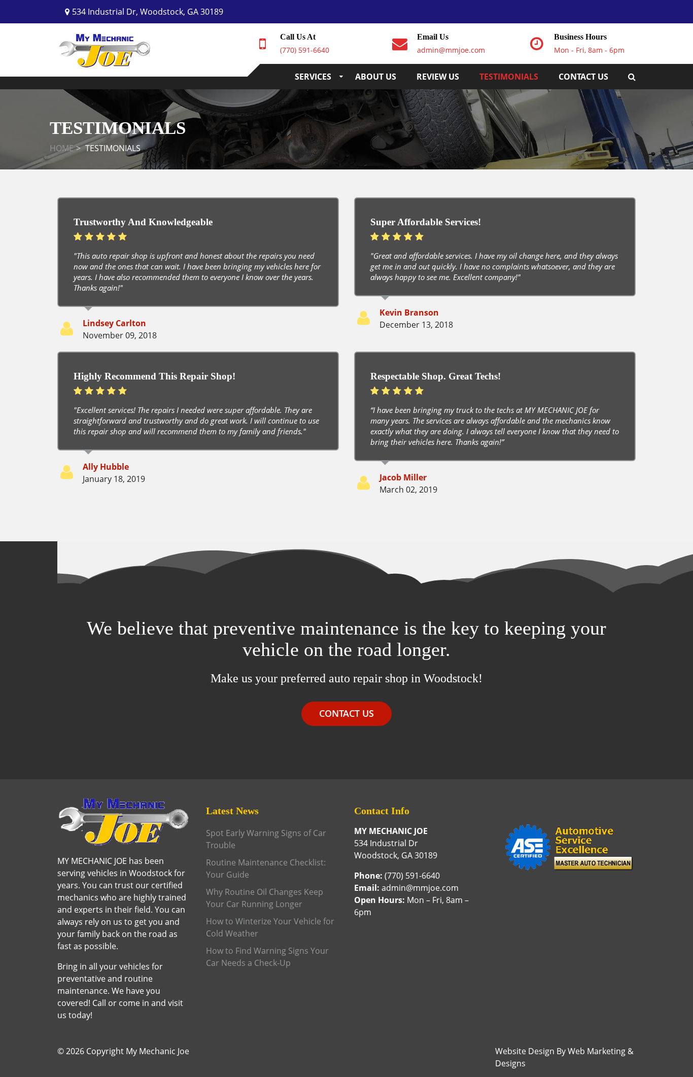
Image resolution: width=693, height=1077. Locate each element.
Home (62, 148)
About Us (375, 76)
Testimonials (508, 76)
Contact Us (583, 76)
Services (313, 76)
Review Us (438, 76)
